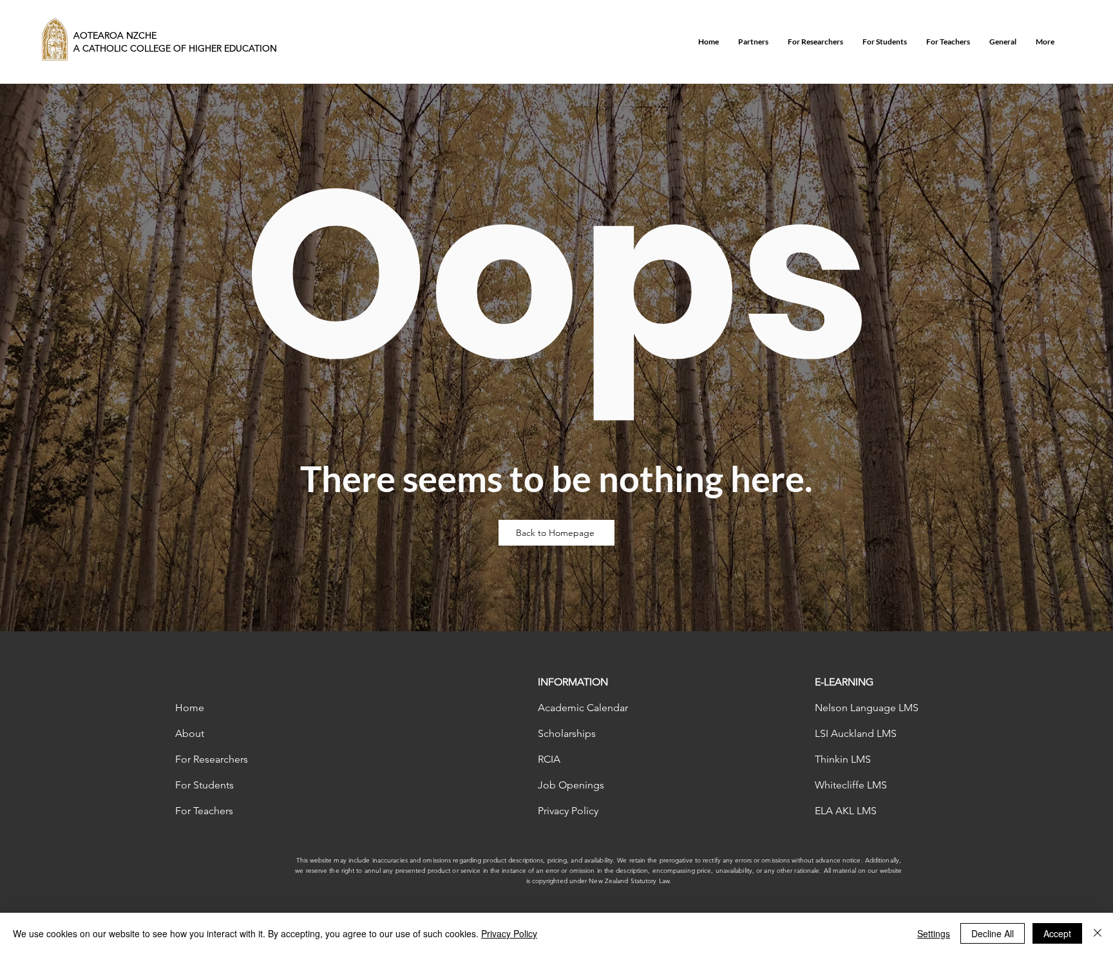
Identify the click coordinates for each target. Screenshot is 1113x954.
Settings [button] (933, 933)
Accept (1057, 933)
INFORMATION (573, 682)
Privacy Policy (509, 933)
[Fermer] (1097, 933)
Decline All (992, 933)
